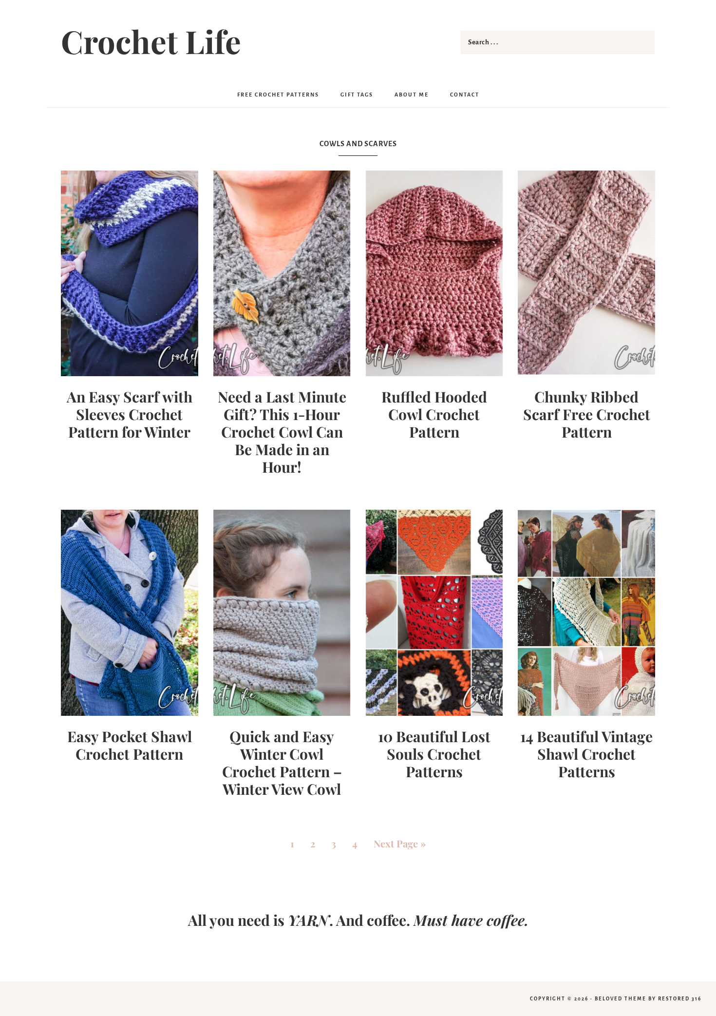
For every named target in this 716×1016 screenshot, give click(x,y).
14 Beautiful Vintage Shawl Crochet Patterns (586, 754)
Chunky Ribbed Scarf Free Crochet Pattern (586, 414)
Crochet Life (151, 41)
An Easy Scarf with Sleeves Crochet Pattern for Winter (129, 414)
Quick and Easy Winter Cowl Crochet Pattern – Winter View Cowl (282, 763)
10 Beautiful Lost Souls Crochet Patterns (434, 754)
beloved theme (620, 998)
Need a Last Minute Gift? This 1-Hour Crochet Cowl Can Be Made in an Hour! (282, 432)
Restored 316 (679, 998)
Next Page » (400, 843)
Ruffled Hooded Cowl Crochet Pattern (434, 414)
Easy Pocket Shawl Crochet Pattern (129, 745)
